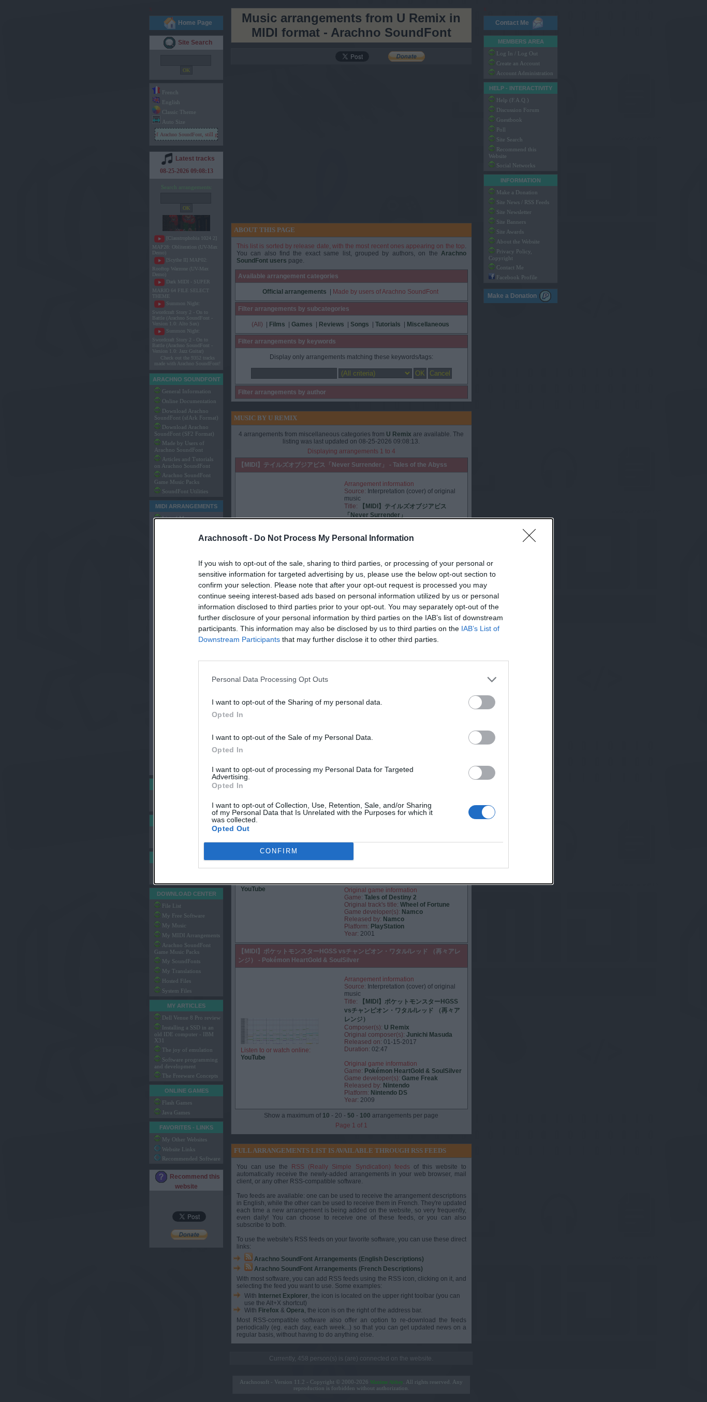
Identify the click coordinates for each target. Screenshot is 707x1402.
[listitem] (353, 679)
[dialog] (353, 701)
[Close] (532, 539)
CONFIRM (279, 851)
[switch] (481, 702)
